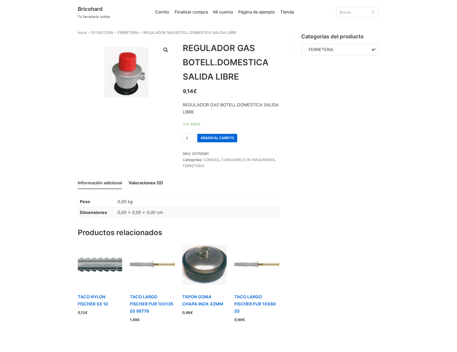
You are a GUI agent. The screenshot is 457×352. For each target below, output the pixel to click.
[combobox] (339, 49)
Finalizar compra (191, 12)
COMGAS (211, 160)
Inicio (82, 32)
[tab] (100, 183)
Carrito (162, 12)
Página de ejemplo (256, 12)
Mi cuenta (223, 12)
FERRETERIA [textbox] (339, 49)
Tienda (287, 12)
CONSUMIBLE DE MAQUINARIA (248, 160)
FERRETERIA (128, 32)
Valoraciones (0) (146, 182)
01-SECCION (102, 32)
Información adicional (100, 182)
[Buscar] (373, 12)
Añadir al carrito (217, 138)
